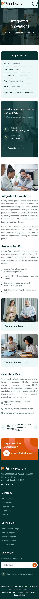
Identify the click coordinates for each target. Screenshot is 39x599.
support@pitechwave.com (23, 453)
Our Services (7, 503)
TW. (7, 485)
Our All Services (8, 545)
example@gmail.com (19, 138)
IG (16, 485)
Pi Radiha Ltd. (27, 586)
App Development (9, 537)
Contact (5, 515)
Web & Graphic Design (10, 529)
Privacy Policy (23, 592)
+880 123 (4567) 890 (20, 131)
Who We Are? (7, 499)
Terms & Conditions (8, 592)
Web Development (9, 533)
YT (20, 485)
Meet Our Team (8, 507)
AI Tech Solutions (9, 541)
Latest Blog (6, 511)
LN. (12, 485)
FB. (2, 485)
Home (7, 32)
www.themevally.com (25, 92)
